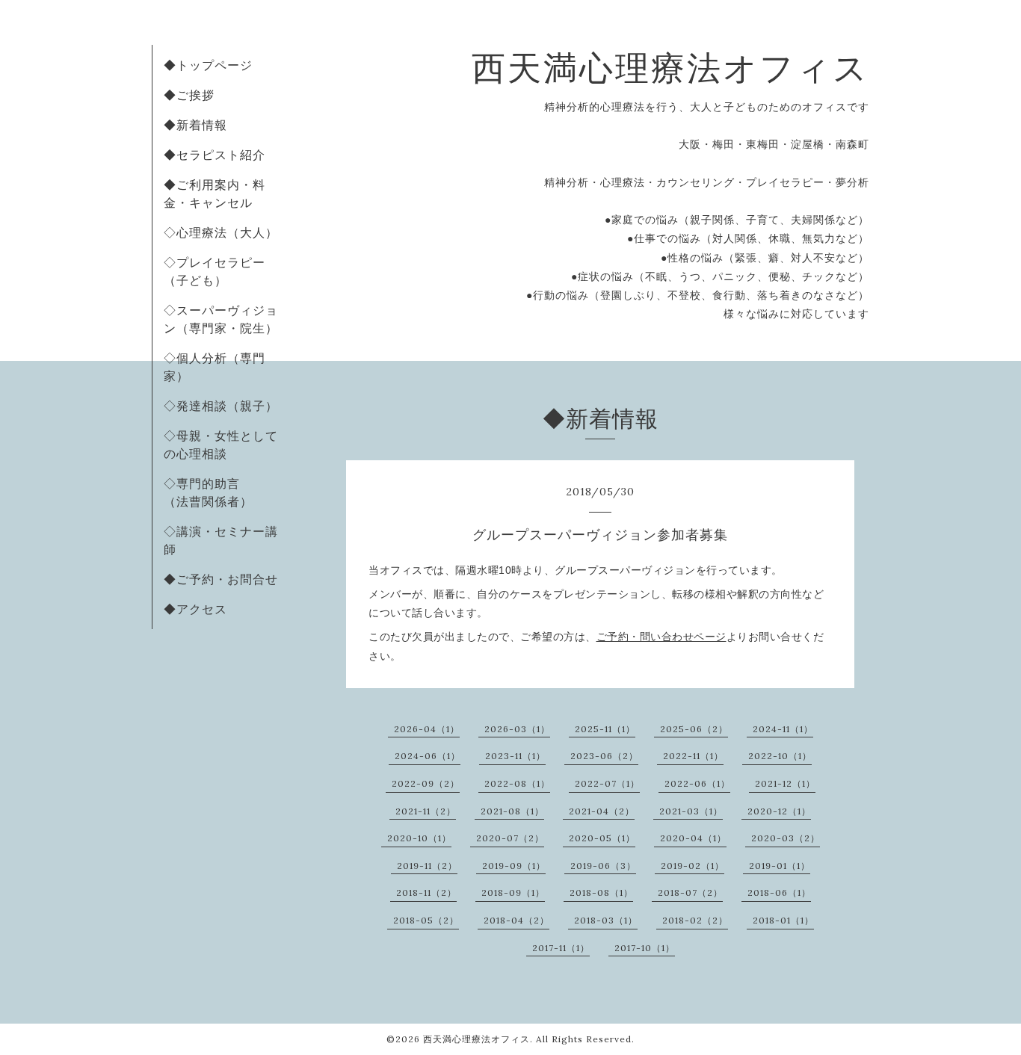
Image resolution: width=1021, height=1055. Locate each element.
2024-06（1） (427, 755)
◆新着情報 (195, 124)
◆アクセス (195, 608)
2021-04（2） (602, 811)
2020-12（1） (779, 811)
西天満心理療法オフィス (670, 67)
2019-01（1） (779, 865)
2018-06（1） (779, 892)
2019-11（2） (427, 865)
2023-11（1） (515, 755)
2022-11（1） (693, 755)
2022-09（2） (426, 783)
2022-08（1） (517, 783)
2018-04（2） (516, 920)
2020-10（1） (419, 838)
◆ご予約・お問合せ (221, 579)
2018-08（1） (601, 892)
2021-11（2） (425, 811)
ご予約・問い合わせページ (661, 637)
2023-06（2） (604, 755)
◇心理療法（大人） (221, 232)
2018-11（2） (426, 892)
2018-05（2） (426, 920)
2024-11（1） (783, 728)
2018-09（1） (513, 892)
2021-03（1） (691, 811)
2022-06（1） (697, 783)
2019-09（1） (514, 865)
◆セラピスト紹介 (214, 154)
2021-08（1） (512, 811)
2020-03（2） (785, 838)
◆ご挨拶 (189, 94)
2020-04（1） (693, 838)
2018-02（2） (695, 920)
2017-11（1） (561, 947)
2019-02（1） (692, 865)
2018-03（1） (606, 920)
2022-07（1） (607, 783)
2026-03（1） (517, 728)
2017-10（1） (644, 947)
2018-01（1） (783, 920)
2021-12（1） (785, 783)
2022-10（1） (780, 755)
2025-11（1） (605, 728)
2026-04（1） (427, 728)
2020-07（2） (510, 838)
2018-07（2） (690, 892)
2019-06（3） (603, 865)
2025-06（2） (694, 728)
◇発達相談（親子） (221, 405)
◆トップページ (208, 65)
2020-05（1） (602, 838)
